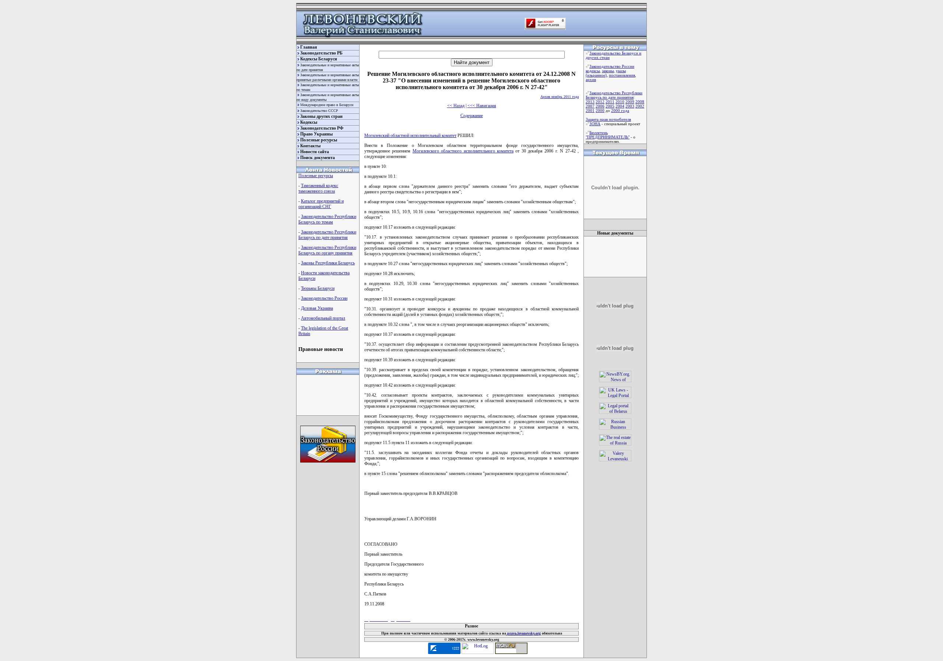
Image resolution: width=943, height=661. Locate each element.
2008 (639, 101)
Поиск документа (317, 157)
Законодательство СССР (319, 111)
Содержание (471, 115)
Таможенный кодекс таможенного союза (318, 188)
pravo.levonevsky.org (523, 633)
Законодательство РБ (321, 53)
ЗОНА (594, 124)
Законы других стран (321, 116)
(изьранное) (596, 75)
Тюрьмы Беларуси (317, 288)
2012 (600, 101)
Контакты (310, 145)
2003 (629, 106)
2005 (610, 106)
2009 (629, 101)
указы (621, 70)
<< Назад (456, 105)
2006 (600, 106)
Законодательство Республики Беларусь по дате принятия (327, 234)
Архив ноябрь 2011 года (559, 97)
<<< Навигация (481, 105)
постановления (622, 75)
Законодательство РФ (321, 128)
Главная (308, 47)
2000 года (620, 110)
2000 (600, 110)
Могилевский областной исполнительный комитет (410, 135)
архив (591, 79)
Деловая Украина (317, 308)
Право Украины (316, 134)
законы (608, 70)
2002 (639, 106)
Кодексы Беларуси (318, 58)
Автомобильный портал (323, 318)
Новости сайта (314, 151)
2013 (590, 101)
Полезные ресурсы (318, 140)
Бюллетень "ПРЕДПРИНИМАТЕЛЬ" (608, 134)
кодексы (593, 70)
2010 (620, 101)
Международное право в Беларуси (326, 105)
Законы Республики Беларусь (328, 263)
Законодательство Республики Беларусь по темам (327, 219)
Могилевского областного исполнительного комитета (463, 151)
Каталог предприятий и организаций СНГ (321, 203)
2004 (620, 106)
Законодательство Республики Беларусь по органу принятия (327, 250)
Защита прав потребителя (608, 119)
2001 (590, 110)
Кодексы (308, 122)
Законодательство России (324, 298)
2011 (610, 101)
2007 (590, 106)
